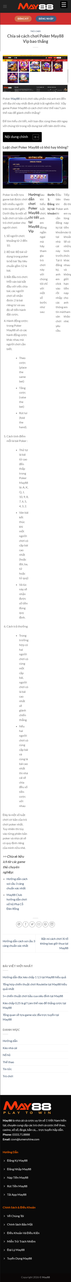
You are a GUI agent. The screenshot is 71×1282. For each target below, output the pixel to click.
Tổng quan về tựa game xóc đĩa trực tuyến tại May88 (31, 1017)
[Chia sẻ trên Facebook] (26, 924)
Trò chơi (35, 31)
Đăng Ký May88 (17, 1160)
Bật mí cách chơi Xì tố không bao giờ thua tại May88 (54, 943)
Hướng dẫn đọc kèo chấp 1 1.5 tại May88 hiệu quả (34, 977)
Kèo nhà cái (10, 1048)
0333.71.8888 (16, 1134)
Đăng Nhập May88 (19, 1169)
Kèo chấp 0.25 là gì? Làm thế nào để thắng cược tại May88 (34, 1005)
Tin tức (7, 1069)
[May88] (35, 6)
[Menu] (5, 6)
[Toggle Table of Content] (34, 137)
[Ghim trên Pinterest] (45, 924)
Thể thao (8, 1062)
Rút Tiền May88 (17, 1186)
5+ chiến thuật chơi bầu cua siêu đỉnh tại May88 (33, 996)
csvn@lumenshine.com (21, 1139)
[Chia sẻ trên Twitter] (32, 924)
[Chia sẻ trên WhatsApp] (19, 924)
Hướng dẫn (10, 1040)
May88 (15, 98)
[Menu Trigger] (64, 4)
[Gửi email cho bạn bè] (39, 924)
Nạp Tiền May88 (17, 1177)
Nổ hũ (6, 1055)
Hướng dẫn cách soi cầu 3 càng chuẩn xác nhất (17, 883)
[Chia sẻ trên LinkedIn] (52, 924)
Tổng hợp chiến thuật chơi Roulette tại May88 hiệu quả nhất (35, 986)
